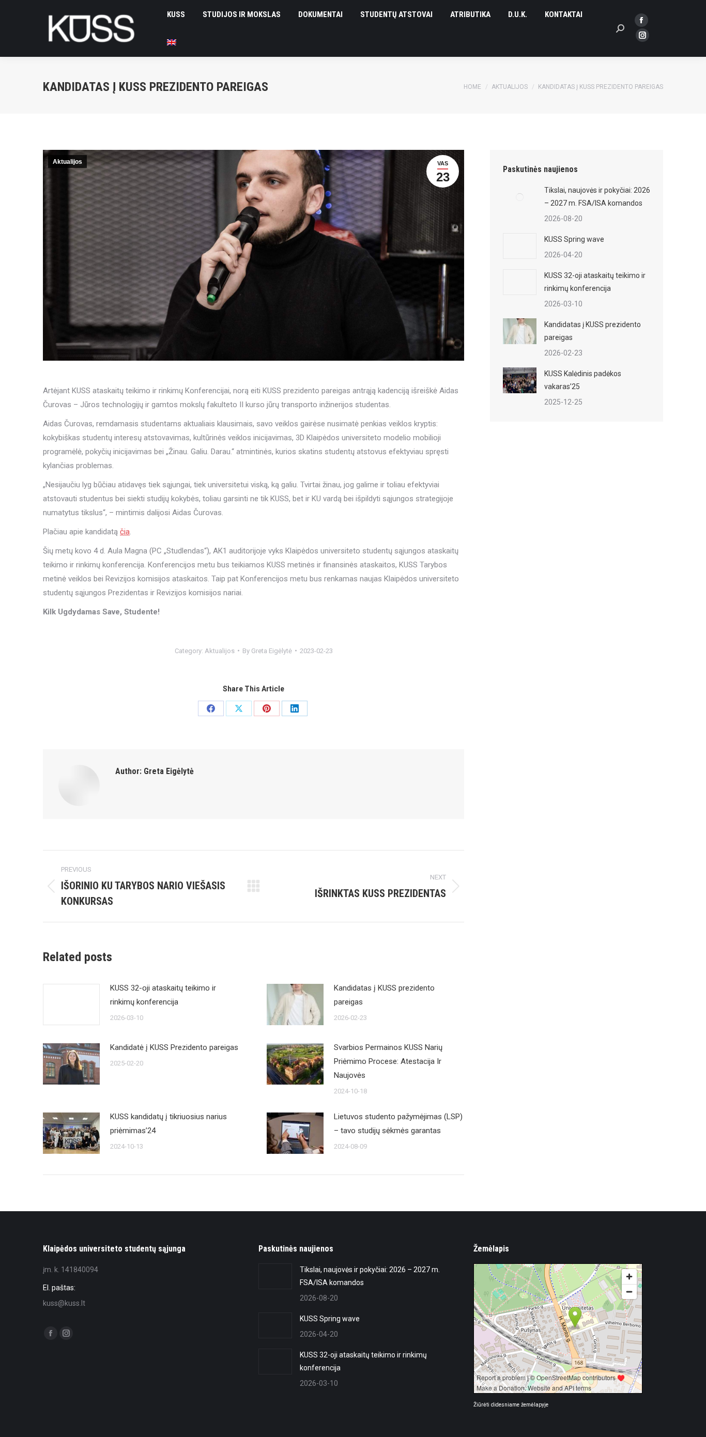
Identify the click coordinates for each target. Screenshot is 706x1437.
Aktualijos (67, 161)
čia (125, 531)
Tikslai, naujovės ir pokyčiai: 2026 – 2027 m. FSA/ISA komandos (597, 196)
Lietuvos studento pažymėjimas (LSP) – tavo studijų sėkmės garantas (398, 1123)
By (267, 651)
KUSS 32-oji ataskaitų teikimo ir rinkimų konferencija (163, 995)
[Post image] (71, 1004)
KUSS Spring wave (574, 239)
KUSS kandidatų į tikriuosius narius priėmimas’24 (168, 1123)
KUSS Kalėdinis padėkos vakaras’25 (582, 380)
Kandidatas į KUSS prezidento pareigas (384, 995)
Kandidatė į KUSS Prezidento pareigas (174, 1047)
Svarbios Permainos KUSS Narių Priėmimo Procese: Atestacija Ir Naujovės (388, 1061)
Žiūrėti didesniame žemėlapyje (510, 1404)
